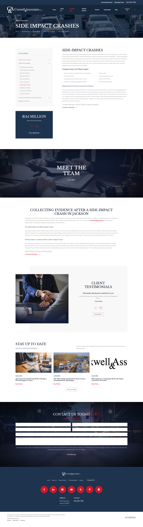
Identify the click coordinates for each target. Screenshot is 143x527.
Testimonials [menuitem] (107, 9)
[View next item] (37, 126)
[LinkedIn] (53, 489)
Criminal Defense (72, 480)
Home (48, 480)
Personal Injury (62, 480)
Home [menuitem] (54, 9)
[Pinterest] (89, 489)
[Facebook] (44, 489)
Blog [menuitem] (116, 9)
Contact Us (127, 9)
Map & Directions (64, 505)
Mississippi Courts (119, 2)
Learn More (71, 180)
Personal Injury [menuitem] (72, 9)
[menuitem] (33, 60)
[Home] (24, 10)
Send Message (71, 454)
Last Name (75, 423)
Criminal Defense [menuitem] (84, 9)
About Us (54, 480)
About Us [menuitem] (62, 9)
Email (74, 428)
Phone (17, 428)
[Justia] (62, 489)
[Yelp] (80, 489)
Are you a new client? (19, 433)
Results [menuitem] (97, 9)
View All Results (34, 133)
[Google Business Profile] (98, 489)
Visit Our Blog (71, 389)
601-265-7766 (131, 2)
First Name (18, 423)
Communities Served (106, 2)
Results (81, 480)
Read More (98, 314)
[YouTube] (71, 489)
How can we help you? (20, 438)
